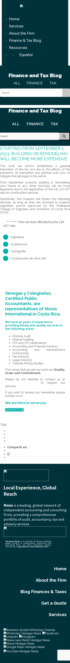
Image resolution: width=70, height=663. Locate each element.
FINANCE (35, 83)
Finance (12, 430)
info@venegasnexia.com (21, 382)
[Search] (66, 93)
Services (16, 26)
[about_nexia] (35, 536)
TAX (52, 83)
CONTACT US (14, 409)
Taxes (11, 437)
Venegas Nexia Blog (20, 441)
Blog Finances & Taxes (43, 591)
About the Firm (21, 33)
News (11, 434)
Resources (18, 48)
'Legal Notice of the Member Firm (32, 547)
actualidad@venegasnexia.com (44, 396)
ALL (17, 83)
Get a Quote (54, 603)
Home (14, 19)
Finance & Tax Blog (25, 40)
